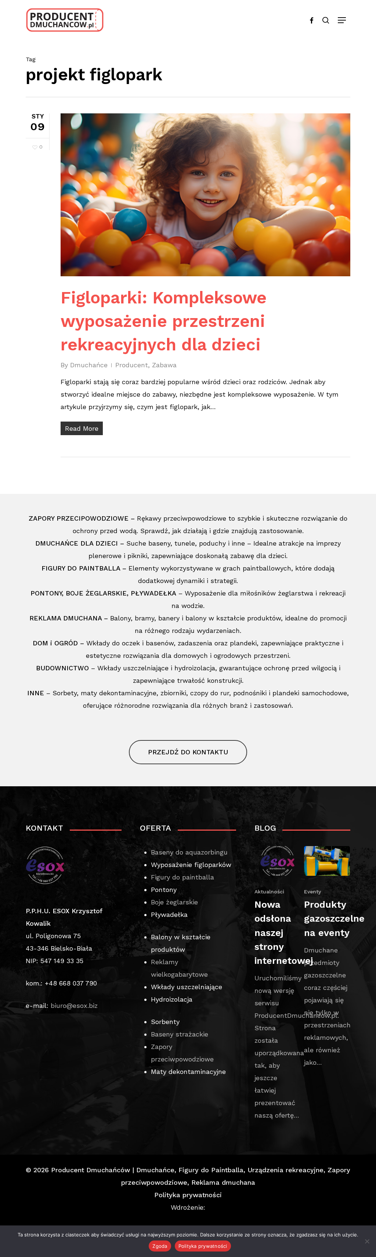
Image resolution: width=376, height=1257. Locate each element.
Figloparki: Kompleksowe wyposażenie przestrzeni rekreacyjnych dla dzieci (164, 321)
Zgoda (159, 1246)
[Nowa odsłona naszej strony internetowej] (277, 984)
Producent (131, 365)
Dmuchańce (89, 365)
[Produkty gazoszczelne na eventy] (327, 957)
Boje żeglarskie (174, 902)
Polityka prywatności (188, 1195)
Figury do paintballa (182, 877)
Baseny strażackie (179, 1034)
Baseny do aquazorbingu (189, 852)
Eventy (312, 892)
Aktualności (269, 892)
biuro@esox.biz (74, 1005)
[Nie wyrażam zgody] (366, 1241)
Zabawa (164, 365)
